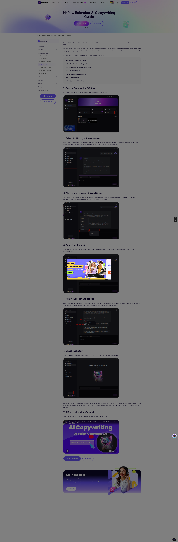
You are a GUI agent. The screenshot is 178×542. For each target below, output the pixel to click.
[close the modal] (110, 260)
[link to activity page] (89, 269)
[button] (88, 278)
